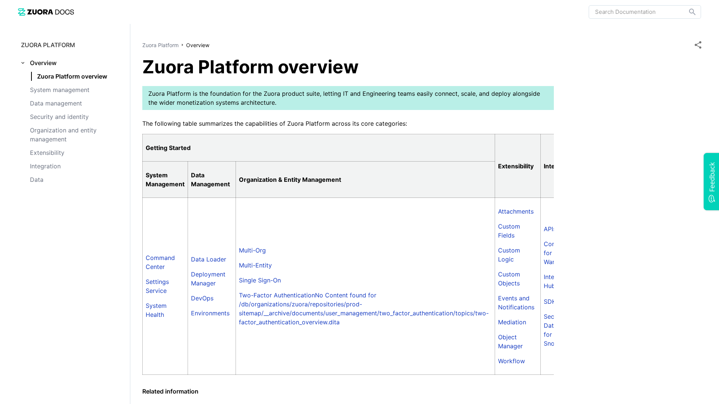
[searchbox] (687, 12)
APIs (550, 229)
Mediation (512, 322)
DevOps (202, 298)
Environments (210, 313)
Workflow (511, 361)
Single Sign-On (260, 280)
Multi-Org (252, 250)
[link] (46, 11)
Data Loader (208, 259)
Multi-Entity (255, 265)
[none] (698, 45)
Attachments (516, 211)
